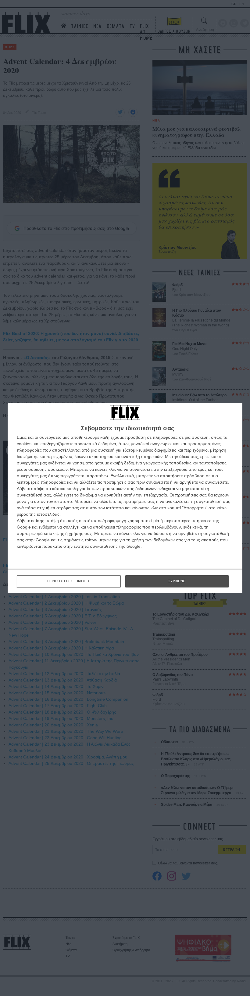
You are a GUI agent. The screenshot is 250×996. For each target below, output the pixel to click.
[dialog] (125, 498)
